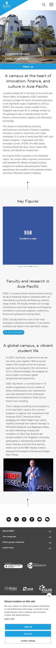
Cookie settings (28, 641)
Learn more (9, 619)
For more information (13, 332)
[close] (49, 595)
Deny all (28, 634)
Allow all (28, 627)
